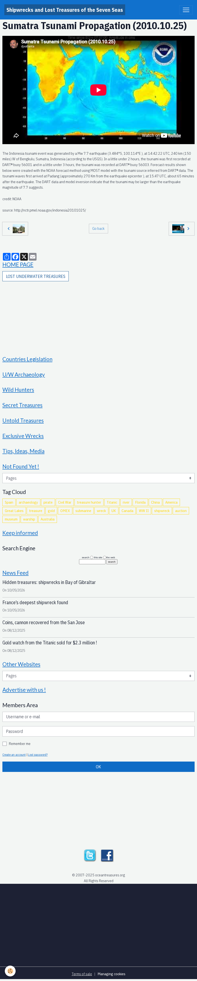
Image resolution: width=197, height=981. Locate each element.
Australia (48, 519)
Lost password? (38, 755)
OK (98, 766)
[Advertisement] (98, 315)
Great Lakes (14, 510)
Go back (98, 228)
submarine (83, 510)
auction (181, 510)
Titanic (112, 502)
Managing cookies (111, 973)
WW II (144, 510)
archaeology (28, 502)
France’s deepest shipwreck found (35, 602)
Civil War (64, 502)
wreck (101, 510)
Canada (127, 510)
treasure (35, 510)
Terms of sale (82, 973)
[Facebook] (107, 855)
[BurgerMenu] (186, 9)
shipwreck (162, 510)
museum (11, 519)
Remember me (20, 743)
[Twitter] (89, 855)
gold (51, 510)
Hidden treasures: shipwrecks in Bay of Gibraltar (49, 582)
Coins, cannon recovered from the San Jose (43, 622)
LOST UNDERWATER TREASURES (35, 276)
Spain (9, 502)
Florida (140, 502)
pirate (48, 502)
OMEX (65, 510)
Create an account (14, 755)
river (126, 502)
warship (29, 519)
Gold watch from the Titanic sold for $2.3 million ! (49, 643)
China (155, 502)
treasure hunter (89, 502)
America (171, 502)
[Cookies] (10, 971)
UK (113, 510)
